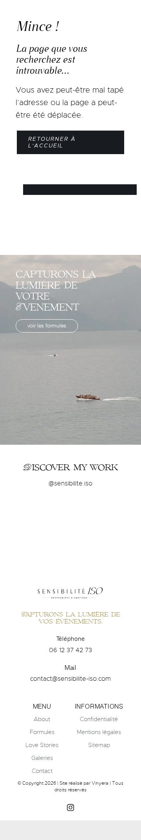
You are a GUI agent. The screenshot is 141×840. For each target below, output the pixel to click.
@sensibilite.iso (70, 483)
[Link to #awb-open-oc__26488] (121, 11)
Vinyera (100, 783)
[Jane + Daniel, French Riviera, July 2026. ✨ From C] (71, 512)
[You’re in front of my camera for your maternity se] (71, 535)
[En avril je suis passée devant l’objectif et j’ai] (33, 535)
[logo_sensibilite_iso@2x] (70, 10)
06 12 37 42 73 (70, 650)
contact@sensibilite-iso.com (70, 679)
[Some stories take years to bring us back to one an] (108, 535)
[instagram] (70, 807)
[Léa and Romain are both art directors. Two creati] (108, 512)
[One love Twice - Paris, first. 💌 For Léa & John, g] (33, 512)
